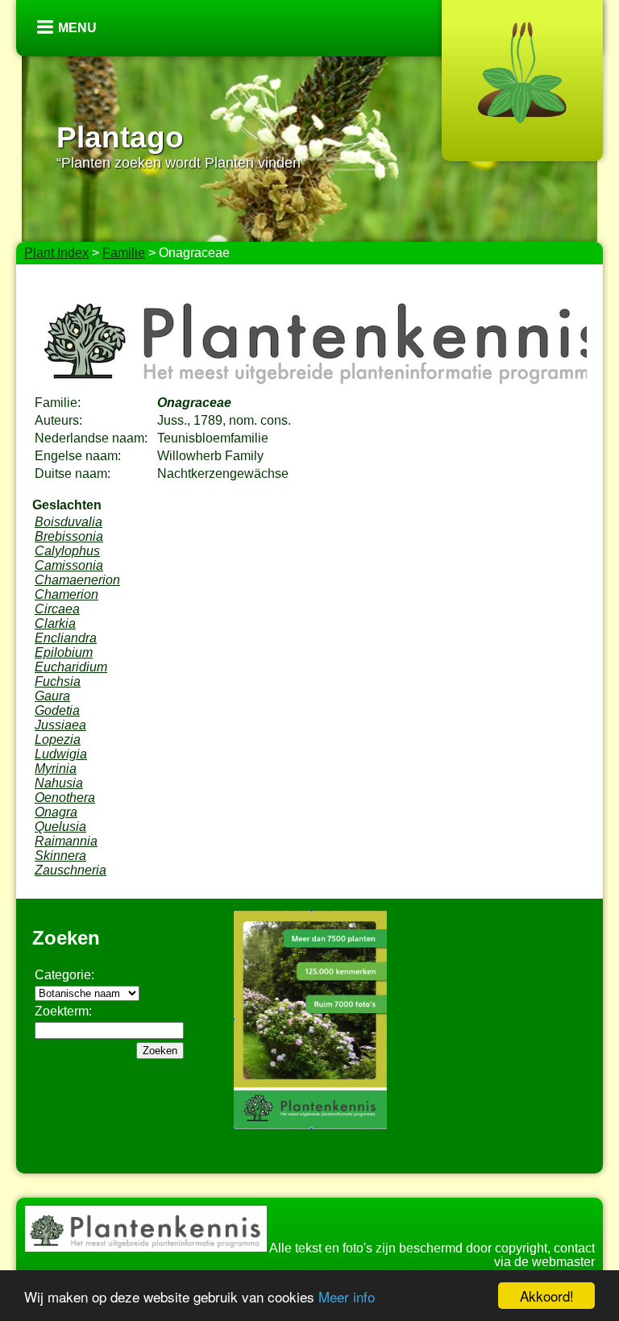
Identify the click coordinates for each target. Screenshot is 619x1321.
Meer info (346, 1296)
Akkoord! (547, 1296)
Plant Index (56, 253)
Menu (77, 28)
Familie (123, 253)
